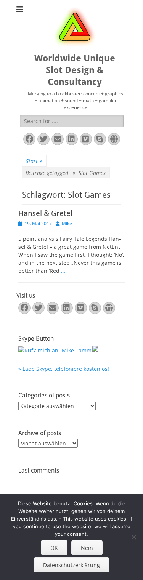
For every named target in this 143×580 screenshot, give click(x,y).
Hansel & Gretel (45, 213)
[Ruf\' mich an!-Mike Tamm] (55, 350)
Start (34, 161)
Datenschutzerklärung (71, 565)
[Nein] (133, 537)
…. (64, 270)
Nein (87, 547)
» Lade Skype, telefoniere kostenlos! (63, 368)
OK (54, 547)
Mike (67, 223)
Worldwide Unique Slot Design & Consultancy (74, 70)
